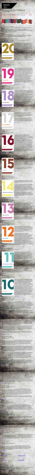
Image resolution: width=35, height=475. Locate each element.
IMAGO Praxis (4, 460)
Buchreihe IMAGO (4, 455)
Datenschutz (25, 473)
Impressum (21, 473)
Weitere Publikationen (21, 460)
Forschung (14, 473)
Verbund (18, 473)
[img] (17, 6)
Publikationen (10, 473)
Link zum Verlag (4, 62)
